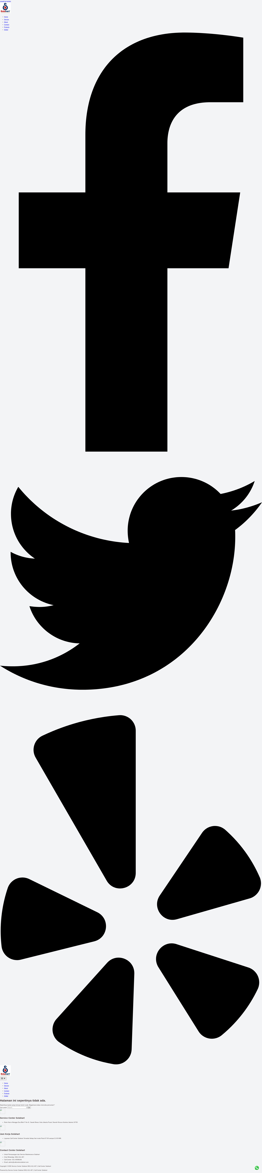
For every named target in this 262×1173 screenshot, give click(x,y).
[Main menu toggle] (3, 1078)
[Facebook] (131, 451)
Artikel (6, 29)
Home (6, 17)
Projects (6, 27)
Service (6, 19)
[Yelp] (131, 1064)
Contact (6, 24)
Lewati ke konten (5, 1)
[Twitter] (131, 714)
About (6, 22)
